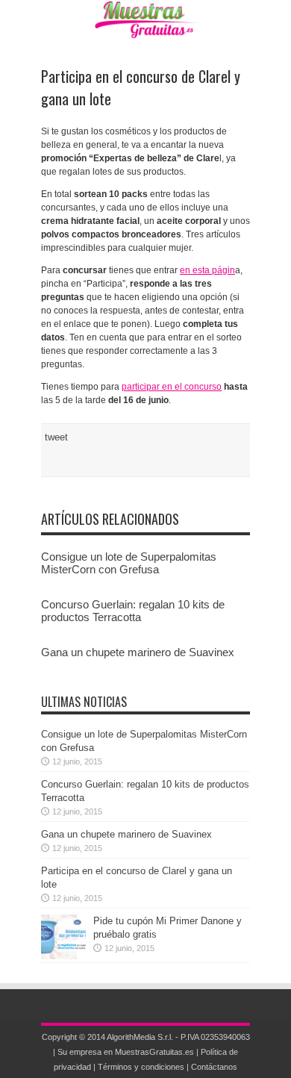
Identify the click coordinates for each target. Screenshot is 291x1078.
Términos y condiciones (141, 1066)
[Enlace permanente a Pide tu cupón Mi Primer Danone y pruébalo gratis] (63, 956)
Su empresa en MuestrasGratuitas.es (125, 1051)
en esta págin (207, 270)
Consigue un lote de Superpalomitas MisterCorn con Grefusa (128, 563)
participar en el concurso (172, 386)
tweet (56, 437)
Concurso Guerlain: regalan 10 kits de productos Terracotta (133, 610)
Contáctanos (214, 1066)
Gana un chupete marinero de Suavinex (137, 652)
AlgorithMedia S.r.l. (140, 1036)
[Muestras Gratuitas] (146, 27)
